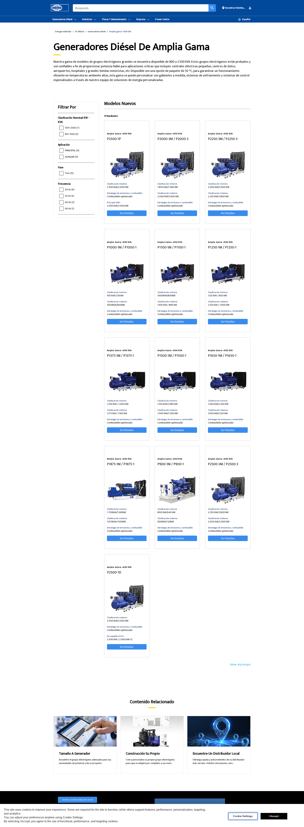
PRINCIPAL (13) (72, 150)
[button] (233, 8)
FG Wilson (79, 31)
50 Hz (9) (69, 190)
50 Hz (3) (69, 196)
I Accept (274, 816)
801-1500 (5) (71, 134)
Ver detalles (127, 213)
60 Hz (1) (69, 209)
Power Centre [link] (162, 19)
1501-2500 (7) (72, 128)
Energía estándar (63, 31)
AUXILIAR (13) (71, 157)
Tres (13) (69, 173)
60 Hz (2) (69, 202)
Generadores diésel (97, 31)
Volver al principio (240, 665)
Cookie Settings (243, 816)
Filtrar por (67, 107)
